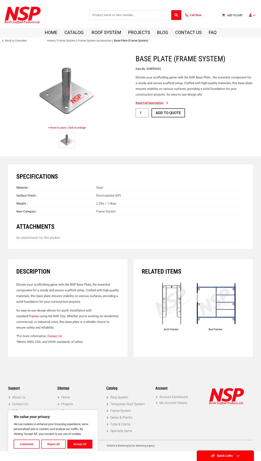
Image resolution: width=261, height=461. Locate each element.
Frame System (66, 40)
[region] (53, 431)
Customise (27, 444)
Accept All (79, 444)
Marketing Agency (145, 445)
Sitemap (63, 388)
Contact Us (54, 336)
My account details (173, 403)
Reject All (53, 444)
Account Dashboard (173, 397)
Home (51, 40)
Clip (62, 316)
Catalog (111, 388)
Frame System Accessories (95, 40)
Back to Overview (15, 40)
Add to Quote (168, 113)
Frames (33, 316)
